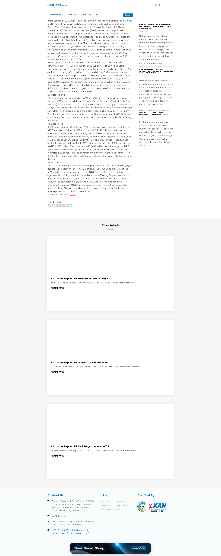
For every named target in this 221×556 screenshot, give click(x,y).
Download (122, 501)
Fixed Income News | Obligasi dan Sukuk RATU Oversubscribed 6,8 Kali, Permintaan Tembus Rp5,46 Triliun (155, 112)
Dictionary (122, 505)
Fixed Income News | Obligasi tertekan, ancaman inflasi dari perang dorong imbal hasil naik (155, 26)
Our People (107, 509)
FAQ (119, 509)
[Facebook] (49, 205)
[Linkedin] (58, 205)
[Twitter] (53, 205)
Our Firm (105, 501)
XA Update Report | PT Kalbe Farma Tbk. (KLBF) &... (80, 278)
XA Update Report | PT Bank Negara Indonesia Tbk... (81, 446)
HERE (72, 195)
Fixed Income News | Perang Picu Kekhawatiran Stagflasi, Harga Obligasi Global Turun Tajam (156, 71)
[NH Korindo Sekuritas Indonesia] (57, 5)
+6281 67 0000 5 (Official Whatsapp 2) (70, 533)
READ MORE (57, 288)
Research (106, 505)
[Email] (62, 205)
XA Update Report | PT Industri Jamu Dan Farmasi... (80, 362)
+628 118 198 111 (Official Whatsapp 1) (69, 530)
